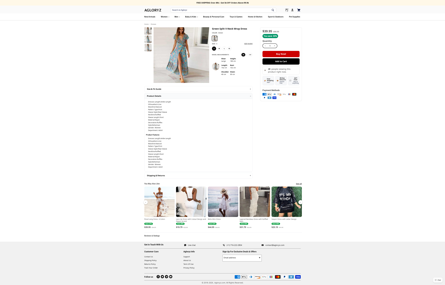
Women (164, 17)
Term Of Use (188, 264)
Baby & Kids (191, 17)
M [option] (219, 49)
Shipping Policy (150, 260)
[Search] (273, 10)
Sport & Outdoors (275, 17)
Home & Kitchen (255, 17)
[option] (214, 38)
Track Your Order (151, 268)
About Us (187, 260)
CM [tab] (250, 55)
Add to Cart (281, 61)
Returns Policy (150, 264)
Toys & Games (236, 17)
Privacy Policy (188, 268)
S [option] (214, 49)
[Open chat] (287, 10)
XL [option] (229, 49)
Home (146, 24)
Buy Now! (281, 54)
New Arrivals (149, 17)
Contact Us (148, 256)
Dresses (153, 24)
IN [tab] (243, 55)
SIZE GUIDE (248, 44)
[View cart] (299, 10)
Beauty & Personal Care (213, 17)
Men (177, 17)
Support (186, 256)
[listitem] (159, 208)
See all (299, 184)
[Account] (292, 10)
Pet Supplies (294, 17)
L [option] (224, 49)
